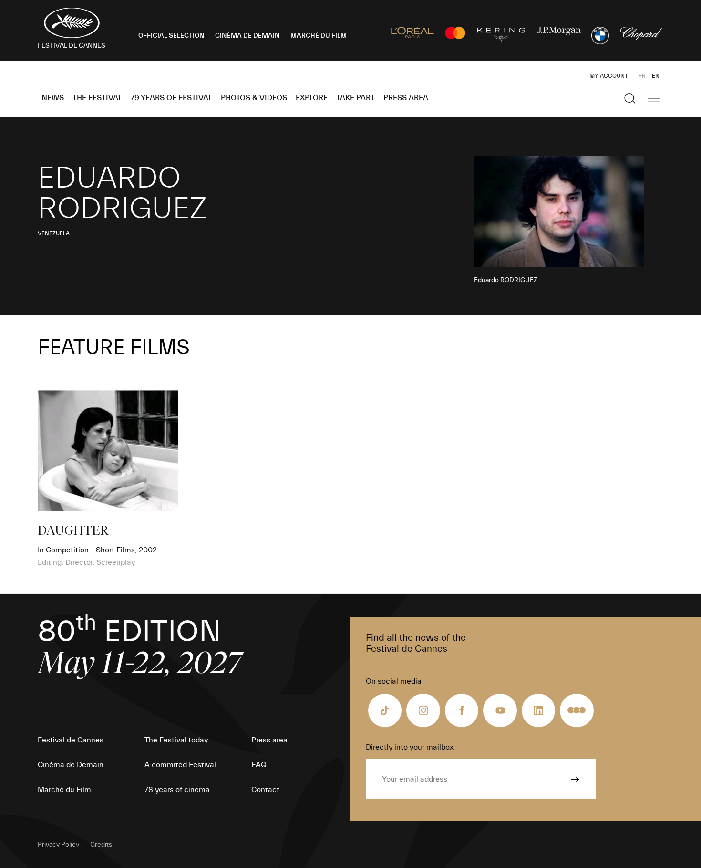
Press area (405, 98)
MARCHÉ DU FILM (318, 36)
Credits (101, 844)
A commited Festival (180, 765)
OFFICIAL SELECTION (171, 36)
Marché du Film (64, 789)
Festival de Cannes (70, 740)
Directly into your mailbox (410, 747)
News (52, 98)
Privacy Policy (58, 844)
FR (642, 76)
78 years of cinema (177, 789)
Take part (355, 98)
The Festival (97, 98)
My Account (608, 76)
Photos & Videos (254, 98)
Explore (312, 98)
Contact (265, 789)
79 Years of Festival (171, 98)
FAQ (259, 765)
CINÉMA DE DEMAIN (247, 36)
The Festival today (176, 740)
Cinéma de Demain (70, 765)
